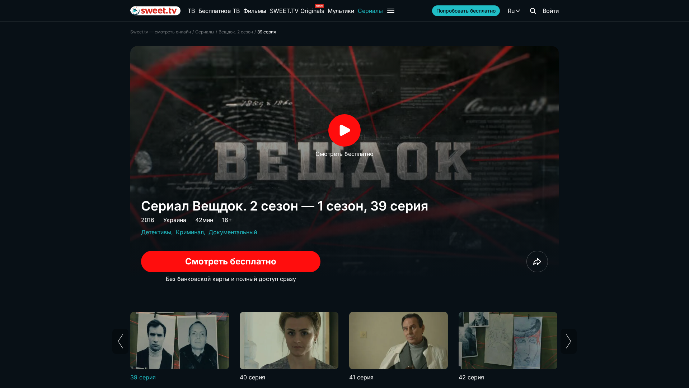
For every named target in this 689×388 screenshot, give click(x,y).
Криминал (190, 232)
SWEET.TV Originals (297, 10)
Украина (174, 219)
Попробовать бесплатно (466, 11)
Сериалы (370, 10)
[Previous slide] (120, 341)
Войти (551, 10)
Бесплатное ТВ (219, 10)
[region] (344, 347)
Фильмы (254, 10)
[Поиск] (533, 11)
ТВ (191, 10)
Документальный (232, 232)
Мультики (341, 10)
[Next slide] (569, 341)
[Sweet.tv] (155, 10)
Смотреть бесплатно (230, 261)
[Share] (537, 261)
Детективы (156, 232)
